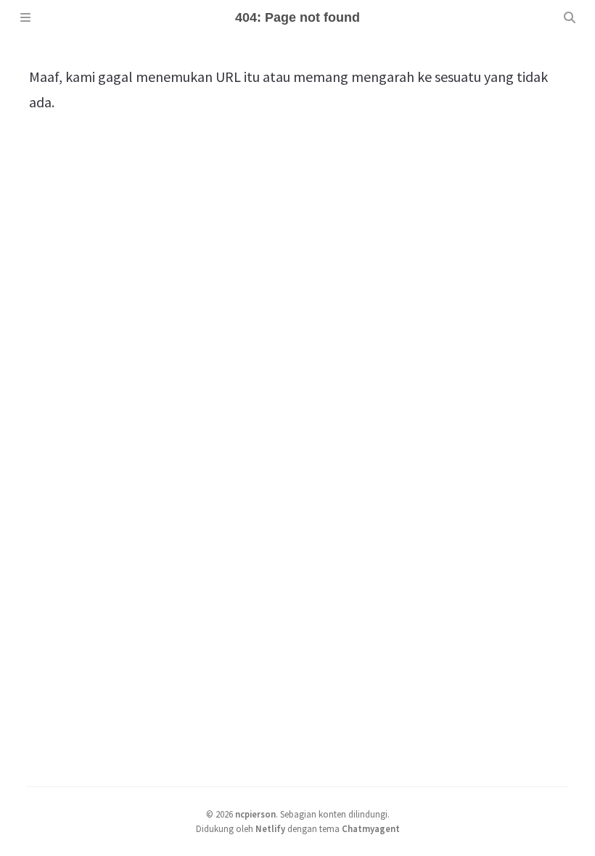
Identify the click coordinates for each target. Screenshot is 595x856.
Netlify (270, 828)
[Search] (569, 17)
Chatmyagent (371, 828)
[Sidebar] (25, 17)
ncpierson (255, 814)
